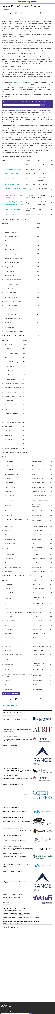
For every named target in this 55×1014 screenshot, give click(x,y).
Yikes (45, 57)
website (16, 110)
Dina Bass (6, 919)
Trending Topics (9, 709)
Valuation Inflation (10, 215)
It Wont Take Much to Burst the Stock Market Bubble (18, 909)
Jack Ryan (6, 927)
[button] (5, 13)
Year (51, 902)
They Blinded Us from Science (13, 179)
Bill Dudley (6, 910)
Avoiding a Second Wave (12, 184)
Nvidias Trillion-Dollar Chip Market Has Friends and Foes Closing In (22, 917)
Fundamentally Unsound (19, 82)
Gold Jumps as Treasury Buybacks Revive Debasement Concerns (21, 926)
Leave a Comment (46, 13)
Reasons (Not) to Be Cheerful (39, 70)
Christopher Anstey (7, 923)
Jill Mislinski (6, 9)
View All (16, 709)
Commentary (14, 906)
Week (44, 902)
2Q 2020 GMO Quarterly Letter (14, 209)
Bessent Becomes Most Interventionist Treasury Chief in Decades (21, 922)
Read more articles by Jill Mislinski (11, 693)
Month (47, 902)
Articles (6, 906)
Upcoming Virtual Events (12, 712)
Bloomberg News (12, 910)
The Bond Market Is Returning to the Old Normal (16, 913)
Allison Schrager (7, 914)
